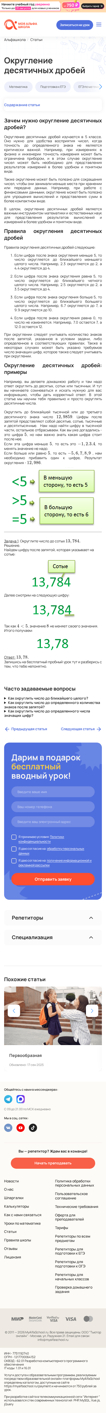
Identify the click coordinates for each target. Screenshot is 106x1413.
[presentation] (64, 416)
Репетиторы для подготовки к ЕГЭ (70, 1251)
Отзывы (10, 1248)
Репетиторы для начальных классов (72, 1276)
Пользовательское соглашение (71, 1195)
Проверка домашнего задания (73, 1289)
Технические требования (76, 1206)
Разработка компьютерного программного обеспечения (46, 1363)
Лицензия (12, 1257)
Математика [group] (18, 87)
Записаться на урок (75, 25)
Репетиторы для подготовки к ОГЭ (70, 1263)
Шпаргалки (13, 1197)
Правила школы (17, 1240)
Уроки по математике (22, 1223)
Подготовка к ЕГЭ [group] (53, 87)
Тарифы (61, 1227)
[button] (93, 86)
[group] (53, 1029)
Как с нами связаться (22, 1214)
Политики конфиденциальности (41, 839)
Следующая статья (78, 728)
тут (74, 661)
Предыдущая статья (29, 728)
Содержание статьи (22, 104)
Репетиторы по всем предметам (72, 1238)
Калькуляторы (16, 1206)
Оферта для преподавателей (69, 1217)
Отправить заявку (53, 879)
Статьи (10, 1231)
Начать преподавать (53, 1162)
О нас (9, 1189)
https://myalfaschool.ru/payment (27, 1386)
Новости (11, 1181)
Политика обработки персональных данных (74, 1183)
